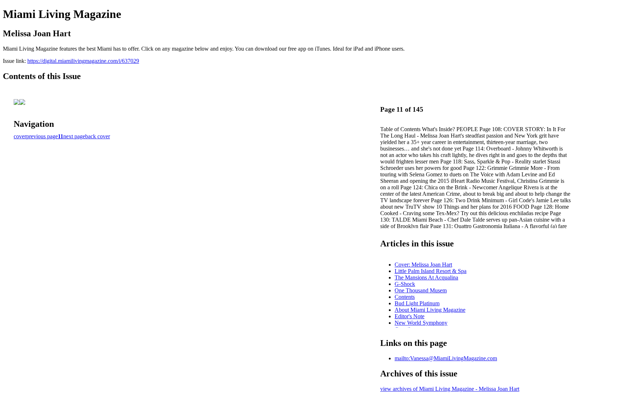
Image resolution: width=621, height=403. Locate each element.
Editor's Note (409, 316)
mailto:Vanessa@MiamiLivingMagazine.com (446, 358)
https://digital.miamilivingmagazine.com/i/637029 (83, 61)
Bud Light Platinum (417, 303)
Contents (405, 297)
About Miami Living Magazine (430, 310)
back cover (97, 136)
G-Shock (405, 284)
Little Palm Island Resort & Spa (430, 271)
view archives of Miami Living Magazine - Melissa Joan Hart (449, 389)
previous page (42, 136)
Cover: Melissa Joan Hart (423, 264)
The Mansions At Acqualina (426, 277)
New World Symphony (421, 323)
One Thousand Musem (421, 290)
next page (74, 136)
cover (20, 136)
